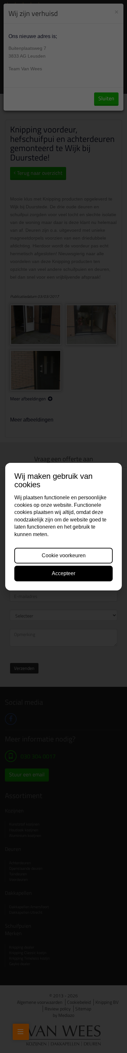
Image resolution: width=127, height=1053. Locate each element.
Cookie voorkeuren (64, 555)
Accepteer (63, 573)
